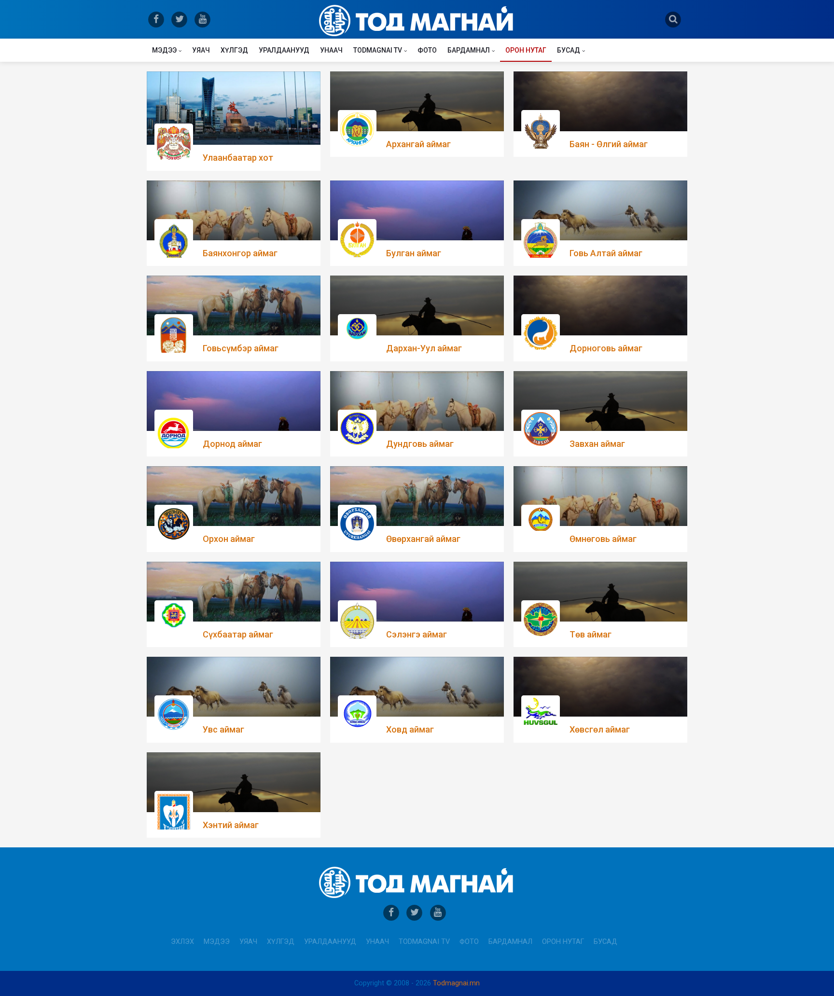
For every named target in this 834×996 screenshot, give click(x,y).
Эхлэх (182, 942)
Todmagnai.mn (456, 983)
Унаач (331, 50)
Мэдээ (164, 50)
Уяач (201, 50)
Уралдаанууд (284, 50)
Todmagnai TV (377, 50)
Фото (427, 50)
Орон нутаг (525, 50)
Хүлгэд (234, 50)
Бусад (568, 50)
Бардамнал (468, 50)
